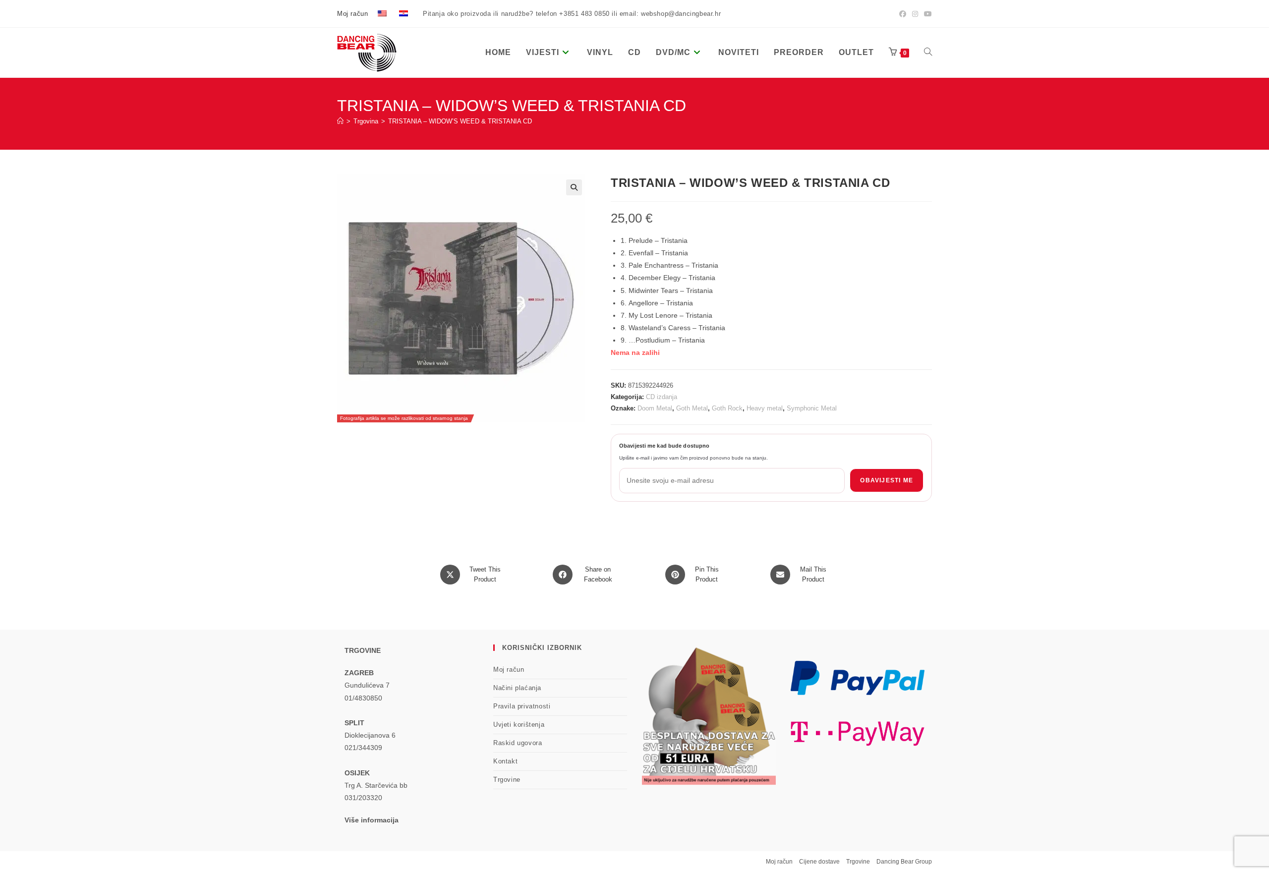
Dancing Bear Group (904, 861)
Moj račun (352, 13)
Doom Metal (654, 408)
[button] (574, 187)
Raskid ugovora (517, 743)
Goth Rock (727, 408)
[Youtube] (926, 14)
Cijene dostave (819, 861)
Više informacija (372, 820)
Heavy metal (765, 408)
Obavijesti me (886, 480)
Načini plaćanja (517, 688)
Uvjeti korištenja (518, 724)
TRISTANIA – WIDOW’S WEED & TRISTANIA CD (460, 121)
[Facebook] (902, 14)
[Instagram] (915, 14)
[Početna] (340, 121)
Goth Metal (692, 408)
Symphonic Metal (812, 408)
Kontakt (505, 761)
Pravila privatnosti (521, 706)
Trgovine (506, 779)
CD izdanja (661, 397)
